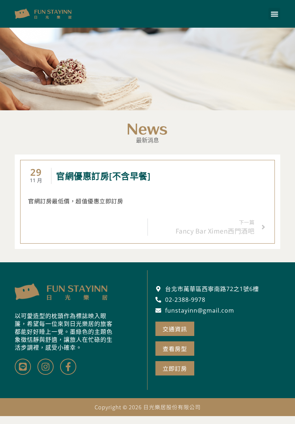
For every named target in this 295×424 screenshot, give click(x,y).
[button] (274, 14)
